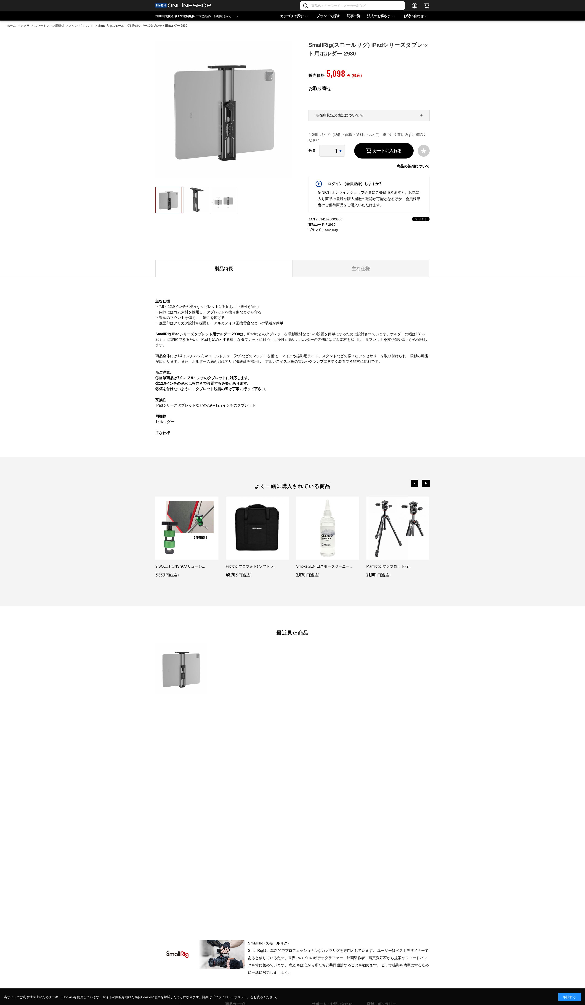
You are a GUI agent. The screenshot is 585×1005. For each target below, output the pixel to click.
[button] (414, 483)
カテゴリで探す (292, 16)
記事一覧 (353, 16)
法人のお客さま (379, 16)
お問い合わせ (414, 16)
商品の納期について (413, 166)
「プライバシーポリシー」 (231, 997)
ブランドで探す (328, 16)
